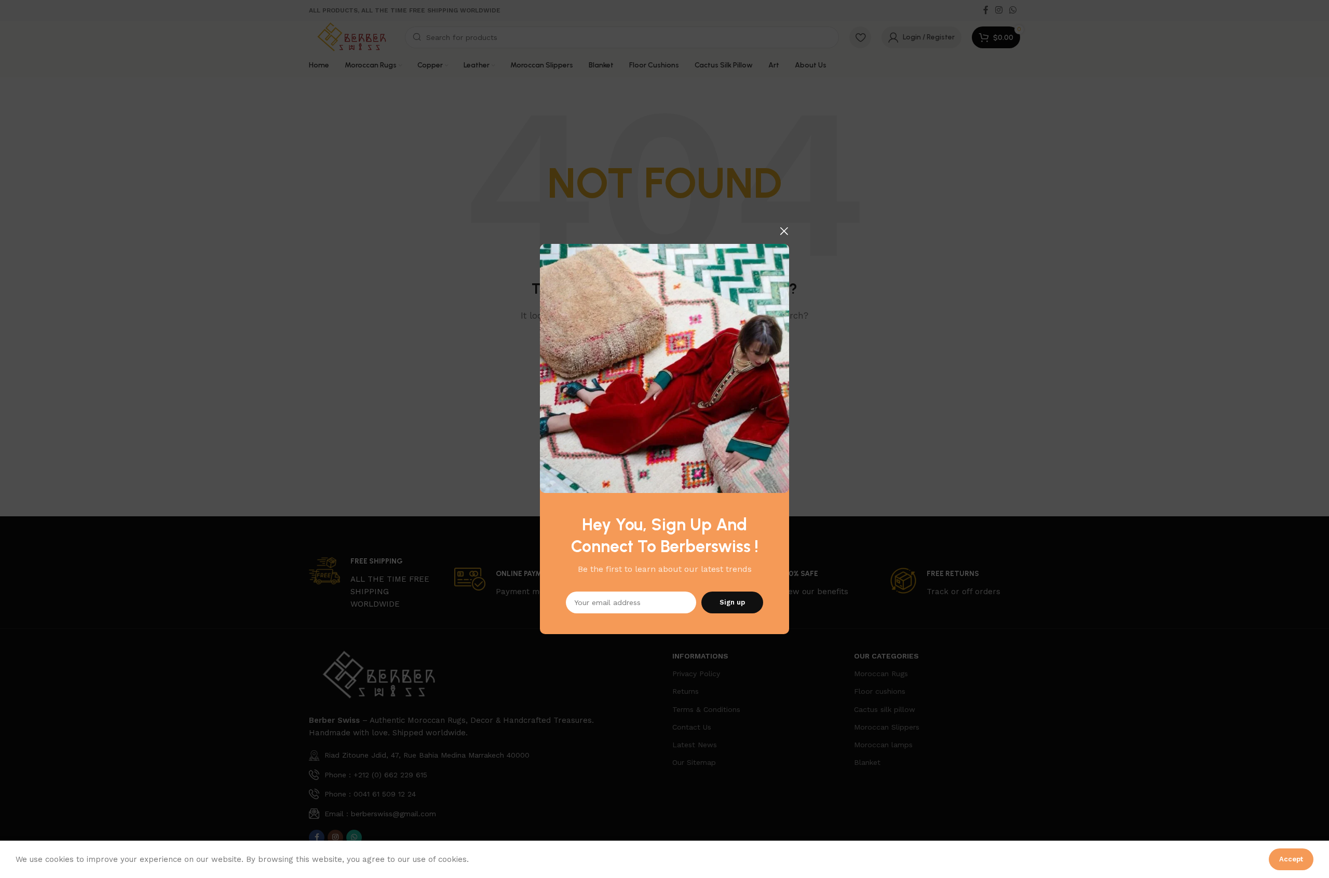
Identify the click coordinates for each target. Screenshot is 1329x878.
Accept (1291, 859)
